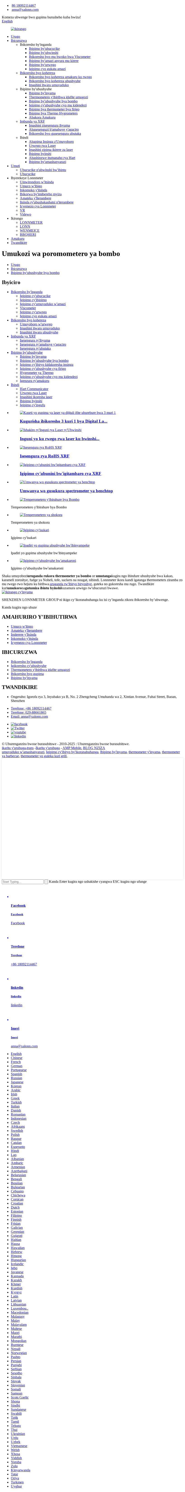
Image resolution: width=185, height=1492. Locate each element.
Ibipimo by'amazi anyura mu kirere (54, 61)
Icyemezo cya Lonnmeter (38, 206)
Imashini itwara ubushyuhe (39, 332)
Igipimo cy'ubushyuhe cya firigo (43, 369)
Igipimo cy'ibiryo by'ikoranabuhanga (72, 752)
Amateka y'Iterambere (35, 198)
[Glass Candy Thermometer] (49, 499)
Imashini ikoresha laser (36, 397)
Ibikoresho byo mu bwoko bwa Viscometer (59, 57)
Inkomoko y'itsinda (33, 190)
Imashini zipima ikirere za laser (51, 150)
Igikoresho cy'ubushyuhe (28, 666)
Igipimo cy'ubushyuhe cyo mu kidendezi (58, 105)
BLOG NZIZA (94, 748)
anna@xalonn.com (25, 9)
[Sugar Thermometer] (34, 530)
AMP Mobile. (72, 748)
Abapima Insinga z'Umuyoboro (51, 141)
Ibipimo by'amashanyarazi (47, 162)
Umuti (15, 166)
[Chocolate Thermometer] (41, 515)
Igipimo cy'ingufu (32, 405)
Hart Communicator (34, 389)
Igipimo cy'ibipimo (33, 300)
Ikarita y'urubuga (48, 748)
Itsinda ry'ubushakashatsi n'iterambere (47, 202)
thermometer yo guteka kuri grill (44, 756)
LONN (25, 226)
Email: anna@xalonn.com (29, 716)
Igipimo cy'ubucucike (35, 296)
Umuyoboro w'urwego (36, 324)
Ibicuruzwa (19, 40)
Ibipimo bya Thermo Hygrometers (53, 113)
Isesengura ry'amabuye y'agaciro (43, 344)
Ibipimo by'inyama (42, 93)
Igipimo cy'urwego (33, 312)
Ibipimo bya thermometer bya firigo (54, 109)
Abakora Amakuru (42, 117)
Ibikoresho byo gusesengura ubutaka (55, 133)
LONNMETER (31, 222)
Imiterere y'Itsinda (23, 634)
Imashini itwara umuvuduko (49, 85)
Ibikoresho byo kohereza (37, 73)
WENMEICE (29, 230)
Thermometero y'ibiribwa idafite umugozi (58, 97)
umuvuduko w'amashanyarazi (23, 752)
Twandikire (19, 243)
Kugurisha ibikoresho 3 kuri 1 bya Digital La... (63, 421)
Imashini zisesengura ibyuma (49, 125)
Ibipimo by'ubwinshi (43, 53)
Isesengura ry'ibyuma (35, 340)
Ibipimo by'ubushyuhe (27, 352)
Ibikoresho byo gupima (27, 674)
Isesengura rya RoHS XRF (44, 456)
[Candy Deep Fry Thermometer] (48, 561)
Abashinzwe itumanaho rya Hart (52, 158)
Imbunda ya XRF (32, 121)
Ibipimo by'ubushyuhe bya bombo (53, 101)
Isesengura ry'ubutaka (35, 348)
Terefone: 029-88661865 (28, 712)
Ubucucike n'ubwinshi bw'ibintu (43, 170)
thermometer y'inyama (144, 752)
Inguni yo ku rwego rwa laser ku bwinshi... (59, 438)
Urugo (15, 36)
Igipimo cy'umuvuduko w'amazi (43, 304)
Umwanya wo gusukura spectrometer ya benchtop (66, 490)
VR (22, 210)
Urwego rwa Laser (42, 146)
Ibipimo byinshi (40, 154)
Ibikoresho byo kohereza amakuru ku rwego (60, 77)
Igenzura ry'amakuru (34, 381)
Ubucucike (27, 174)
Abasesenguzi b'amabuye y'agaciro (54, 129)
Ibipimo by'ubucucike (44, 49)
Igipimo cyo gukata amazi (47, 69)
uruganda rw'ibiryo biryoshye (71, 584)
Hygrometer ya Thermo (36, 373)
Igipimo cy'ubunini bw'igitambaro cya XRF (60, 473)
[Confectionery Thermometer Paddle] (55, 545)
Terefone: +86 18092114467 (31, 708)
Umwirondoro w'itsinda (37, 182)
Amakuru (17, 239)
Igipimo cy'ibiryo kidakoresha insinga (46, 364)
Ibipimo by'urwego (42, 65)
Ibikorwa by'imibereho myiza (41, 194)
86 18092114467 (24, 5)
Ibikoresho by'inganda (26, 292)
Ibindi (15, 385)
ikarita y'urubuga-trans (18, 748)
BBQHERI (28, 234)
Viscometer (28, 308)
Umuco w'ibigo (31, 186)
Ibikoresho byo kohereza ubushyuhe (55, 81)
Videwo (25, 214)
